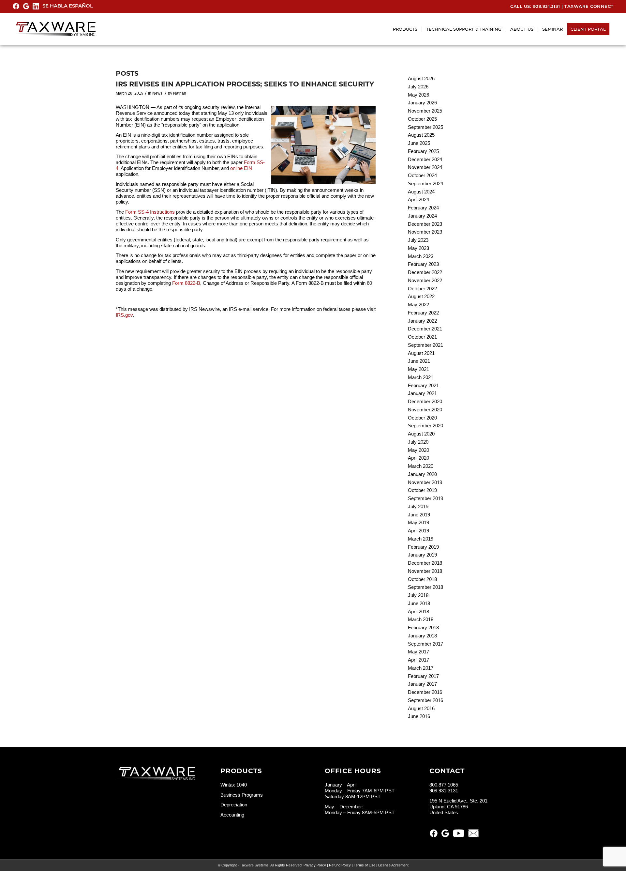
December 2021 (425, 328)
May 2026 (418, 95)
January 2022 (422, 321)
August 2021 (421, 353)
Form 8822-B (186, 283)
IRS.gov (124, 315)
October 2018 (422, 579)
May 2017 (418, 651)
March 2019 (420, 539)
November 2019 (425, 482)
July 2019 (418, 506)
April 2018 (418, 611)
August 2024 (421, 191)
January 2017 (422, 684)
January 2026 (422, 102)
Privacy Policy (315, 865)
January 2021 (422, 393)
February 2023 (423, 264)
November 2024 (425, 167)
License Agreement (393, 865)
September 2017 (425, 644)
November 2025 (425, 111)
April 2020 (418, 458)
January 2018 (422, 635)
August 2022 (421, 296)
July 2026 (418, 86)
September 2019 (425, 498)
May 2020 (418, 450)
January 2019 (422, 555)
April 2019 (418, 530)
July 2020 (418, 442)
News (157, 93)
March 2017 (420, 668)
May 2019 (418, 522)
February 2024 (423, 207)
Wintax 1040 (233, 784)
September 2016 (425, 700)
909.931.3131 (546, 6)
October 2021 (422, 337)
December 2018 (425, 563)
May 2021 (418, 369)
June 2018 (419, 603)
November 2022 (425, 280)
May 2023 (418, 248)
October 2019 (422, 490)
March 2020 (420, 466)
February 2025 (423, 151)
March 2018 (420, 619)
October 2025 (422, 119)
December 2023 (425, 224)
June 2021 (419, 361)
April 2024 (418, 199)
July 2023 (418, 240)
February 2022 (423, 312)
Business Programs (241, 795)
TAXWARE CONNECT (589, 6)
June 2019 (419, 514)
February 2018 (423, 627)
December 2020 (425, 401)
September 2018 (425, 587)
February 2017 (423, 676)
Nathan (179, 93)
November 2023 (425, 232)
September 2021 (425, 345)
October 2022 (422, 288)
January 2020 (422, 474)
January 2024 (422, 216)
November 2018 (425, 571)
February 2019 (423, 547)
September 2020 (425, 425)
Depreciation (233, 804)
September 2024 (425, 183)
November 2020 (425, 409)
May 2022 (418, 304)
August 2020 (421, 433)
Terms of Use (364, 865)
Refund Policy (340, 865)
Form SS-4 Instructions (150, 212)
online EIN (241, 168)
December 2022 (425, 272)
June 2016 (419, 716)
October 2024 (422, 175)
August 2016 (421, 708)
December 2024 (425, 159)
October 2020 (422, 417)
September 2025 (425, 127)
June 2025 (419, 143)
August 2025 (421, 135)
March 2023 (420, 256)
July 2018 (418, 595)
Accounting (232, 815)
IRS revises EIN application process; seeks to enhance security (245, 84)
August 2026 (421, 78)
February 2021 (423, 385)
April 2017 (418, 660)
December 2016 (425, 692)
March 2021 (420, 377)
